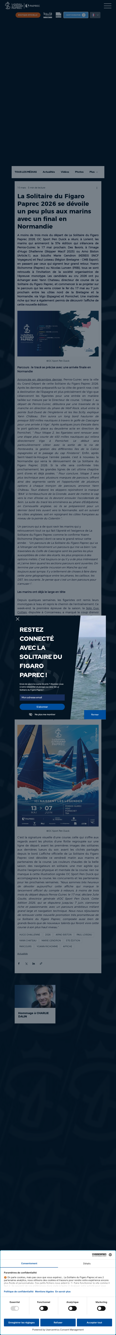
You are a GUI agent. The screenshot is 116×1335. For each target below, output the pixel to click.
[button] (17, 619)
